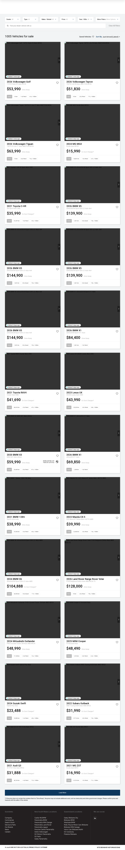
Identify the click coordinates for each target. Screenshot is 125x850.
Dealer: (8, 19)
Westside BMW (69, 822)
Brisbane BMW (69, 820)
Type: (26, 19)
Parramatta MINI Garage (43, 822)
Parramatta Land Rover (42, 825)
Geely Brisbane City (71, 818)
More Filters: (101, 19)
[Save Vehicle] (57, 83)
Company (8, 818)
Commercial (9, 820)
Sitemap (44, 847)
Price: (64, 19)
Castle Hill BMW (40, 818)
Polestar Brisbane (70, 834)
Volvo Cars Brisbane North (73, 829)
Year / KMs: (83, 19)
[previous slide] (6, 60)
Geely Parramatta (40, 839)
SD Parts (37, 836)
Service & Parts (10, 825)
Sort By (99, 37)
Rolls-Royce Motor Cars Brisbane (76, 825)
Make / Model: (47, 19)
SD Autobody (69, 832)
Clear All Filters (114, 26)
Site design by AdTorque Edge (108, 847)
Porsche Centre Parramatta (44, 829)
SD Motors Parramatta (42, 834)
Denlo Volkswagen (41, 832)
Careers (7, 832)
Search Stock (9, 822)
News (7, 829)
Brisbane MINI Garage (72, 827)
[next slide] (59, 60)
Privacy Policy (34, 847)
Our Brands (9, 827)
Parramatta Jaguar (41, 827)
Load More (62, 793)
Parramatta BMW (40, 820)
